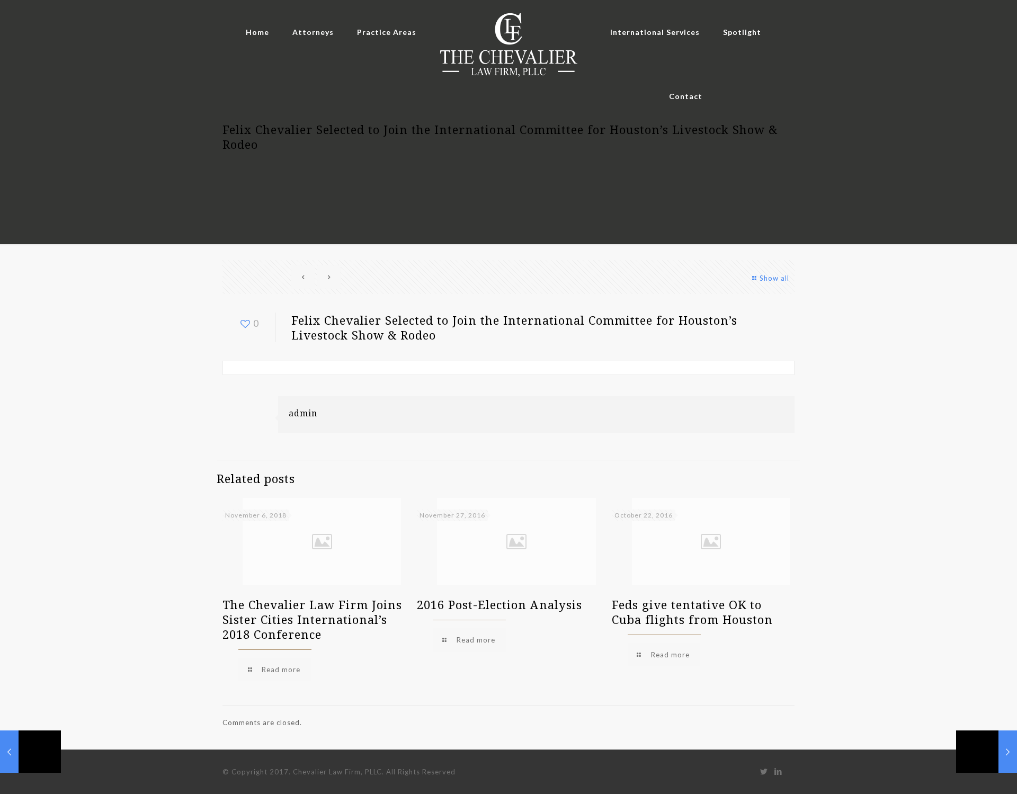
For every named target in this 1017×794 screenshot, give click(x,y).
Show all (774, 278)
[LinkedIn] (778, 771)
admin (303, 413)
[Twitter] (764, 771)
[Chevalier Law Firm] (508, 46)
